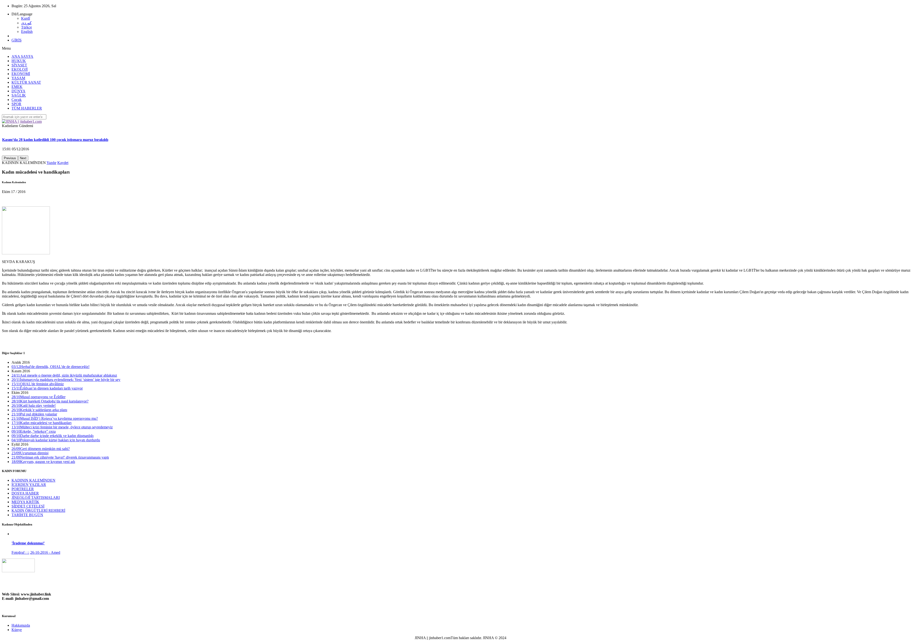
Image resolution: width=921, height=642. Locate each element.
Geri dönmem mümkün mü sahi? (41, 449)
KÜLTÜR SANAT (26, 82)
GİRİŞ (17, 40)
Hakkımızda (21, 625)
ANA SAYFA (22, 56)
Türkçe (26, 27)
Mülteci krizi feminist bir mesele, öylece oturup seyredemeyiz (62, 427)
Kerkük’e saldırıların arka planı (39, 410)
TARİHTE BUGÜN (27, 515)
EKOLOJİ (20, 69)
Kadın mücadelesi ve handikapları (41, 423)
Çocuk (17, 100)
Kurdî (25, 18)
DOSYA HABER (25, 493)
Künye (17, 630)
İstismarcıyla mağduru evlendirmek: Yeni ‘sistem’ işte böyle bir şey (66, 380)
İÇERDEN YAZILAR (29, 485)
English (27, 31)
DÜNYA (18, 91)
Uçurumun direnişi (30, 453)
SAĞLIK (19, 95)
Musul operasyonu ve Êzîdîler (38, 397)
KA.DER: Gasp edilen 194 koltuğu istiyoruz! (38, 139)
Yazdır (51, 163)
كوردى (26, 23)
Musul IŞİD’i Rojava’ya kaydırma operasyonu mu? (55, 418)
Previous (10, 158)
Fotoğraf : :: (20, 552)
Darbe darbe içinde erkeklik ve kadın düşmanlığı (53, 436)
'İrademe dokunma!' (28, 543)
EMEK (17, 87)
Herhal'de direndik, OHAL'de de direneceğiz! (50, 367)
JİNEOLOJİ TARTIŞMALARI (36, 498)
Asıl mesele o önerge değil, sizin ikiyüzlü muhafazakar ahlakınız (64, 375)
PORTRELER (23, 489)
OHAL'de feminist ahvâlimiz (38, 384)
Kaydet (62, 163)
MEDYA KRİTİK (25, 502)
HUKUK (19, 61)
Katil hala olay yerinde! (34, 405)
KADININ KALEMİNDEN (33, 480)
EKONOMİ (21, 74)
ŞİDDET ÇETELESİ (28, 506)
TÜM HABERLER (27, 108)
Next (23, 158)
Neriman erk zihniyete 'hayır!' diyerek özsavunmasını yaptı (60, 457)
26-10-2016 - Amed (45, 552)
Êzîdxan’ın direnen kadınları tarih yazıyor (47, 388)
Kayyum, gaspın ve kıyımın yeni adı (43, 462)
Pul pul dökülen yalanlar (34, 414)
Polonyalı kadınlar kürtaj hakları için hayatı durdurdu (56, 440)
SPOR (16, 104)
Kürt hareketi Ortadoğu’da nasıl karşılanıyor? (50, 401)
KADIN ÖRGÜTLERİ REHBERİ (38, 510)
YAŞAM (18, 78)
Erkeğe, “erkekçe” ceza (34, 431)
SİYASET (19, 65)
